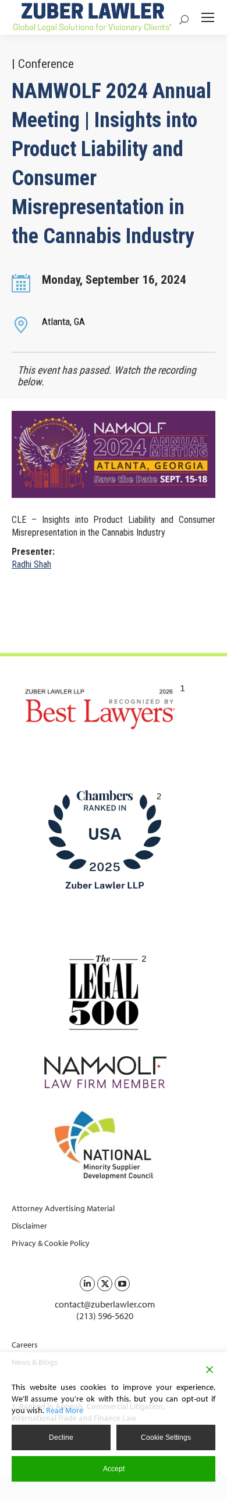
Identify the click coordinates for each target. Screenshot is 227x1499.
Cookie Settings (166, 1437)
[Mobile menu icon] (207, 17)
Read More (64, 1410)
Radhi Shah (31, 564)
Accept (114, 1469)
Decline (61, 1437)
